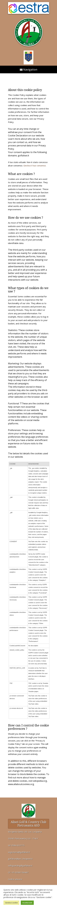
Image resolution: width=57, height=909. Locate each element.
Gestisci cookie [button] (11, 902)
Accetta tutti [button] (27, 902)
